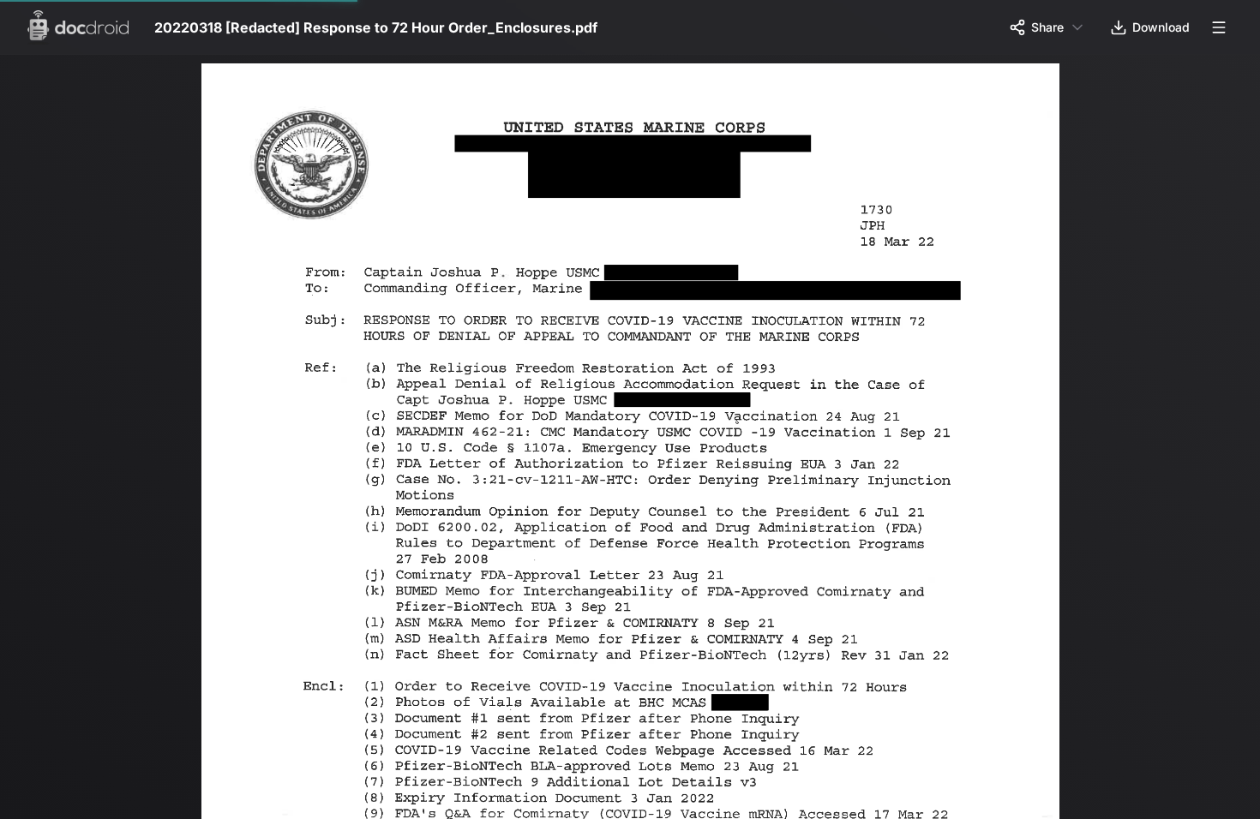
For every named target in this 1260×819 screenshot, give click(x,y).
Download (1161, 27)
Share (1047, 27)
